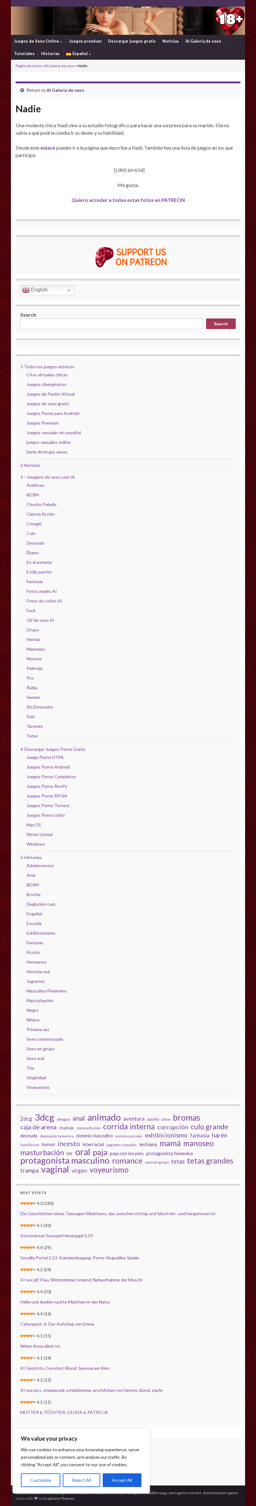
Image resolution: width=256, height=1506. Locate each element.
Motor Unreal (39, 834)
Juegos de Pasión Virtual (51, 394)
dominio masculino (94, 1135)
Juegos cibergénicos (46, 384)
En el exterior (39, 562)
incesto (69, 1143)
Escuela (34, 923)
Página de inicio (28, 65)
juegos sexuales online (49, 442)
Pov (30, 678)
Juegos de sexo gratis (48, 403)
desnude (28, 1135)
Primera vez (38, 1029)
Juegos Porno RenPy (47, 786)
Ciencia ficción (41, 514)
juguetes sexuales (121, 1144)
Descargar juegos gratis (132, 41)
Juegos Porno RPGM (47, 795)
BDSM (33, 494)
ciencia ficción (88, 1128)
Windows (36, 844)
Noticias (170, 41)
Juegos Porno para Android (53, 413)
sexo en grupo (157, 1162)
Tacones (35, 726)
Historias (50, 53)
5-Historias (31, 857)
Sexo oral (35, 1058)
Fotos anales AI (42, 591)
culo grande (209, 1126)
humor (49, 1144)
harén (219, 1135)
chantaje (66, 1128)
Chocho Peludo (42, 504)
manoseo (198, 1143)
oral (82, 1151)
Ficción (33, 952)
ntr (69, 1153)
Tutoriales (24, 53)
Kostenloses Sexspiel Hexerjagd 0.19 (56, 1235)
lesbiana (148, 1144)
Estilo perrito (39, 571)
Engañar (34, 913)
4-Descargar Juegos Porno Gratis (52, 749)
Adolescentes (40, 865)
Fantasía (35, 581)
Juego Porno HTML (45, 757)
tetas (178, 1161)
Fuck (31, 610)
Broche (34, 894)
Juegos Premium (43, 422)
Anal (31, 875)
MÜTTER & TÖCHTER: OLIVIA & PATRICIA (64, 1412)
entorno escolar (129, 1136)
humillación (29, 1145)
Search (28, 315)
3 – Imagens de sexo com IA (47, 477)
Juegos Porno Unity (46, 815)
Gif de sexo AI (40, 620)
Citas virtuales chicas (47, 374)
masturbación (42, 1152)
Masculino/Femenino (47, 990)
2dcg (26, 1118)
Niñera (33, 1019)
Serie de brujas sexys (47, 451)
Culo (31, 533)
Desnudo (35, 543)
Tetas (32, 735)
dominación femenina (57, 1136)
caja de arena (38, 1126)
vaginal (55, 1169)
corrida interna (129, 1126)
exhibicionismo (166, 1135)
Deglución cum (41, 904)
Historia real (38, 971)
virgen (79, 1170)
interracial (93, 1144)
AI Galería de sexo (203, 41)
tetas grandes (210, 1160)
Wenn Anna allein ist (40, 1346)
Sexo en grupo (41, 1048)
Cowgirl (34, 523)
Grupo (33, 629)
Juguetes (36, 981)
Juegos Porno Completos (51, 776)
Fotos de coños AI (44, 600)
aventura (134, 1118)
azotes (153, 1119)
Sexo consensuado (45, 1039)
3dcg (44, 1117)
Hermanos (37, 961)
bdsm (166, 1119)
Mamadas (36, 649)
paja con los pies (127, 1153)
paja (100, 1152)
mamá (170, 1143)
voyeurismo (109, 1169)
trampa (29, 1170)
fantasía (199, 1135)
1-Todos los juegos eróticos (47, 366)
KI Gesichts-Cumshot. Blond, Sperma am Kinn (65, 1368)
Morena (34, 658)
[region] (81, 1461)
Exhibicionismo (41, 933)
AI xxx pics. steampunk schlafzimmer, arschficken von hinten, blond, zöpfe (91, 1390)
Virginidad (36, 1077)
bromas (186, 1117)
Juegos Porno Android (48, 766)
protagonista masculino (65, 1160)
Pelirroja (34, 668)
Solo (31, 716)
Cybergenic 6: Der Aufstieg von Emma (57, 1324)
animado (104, 1117)
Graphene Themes (59, 1498)
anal (78, 1118)
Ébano (33, 552)
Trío (30, 1068)
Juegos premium (85, 41)
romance (127, 1160)
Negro (33, 1010)
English (39, 290)
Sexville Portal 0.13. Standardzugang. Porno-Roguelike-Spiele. (80, 1257)
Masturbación (40, 1000)
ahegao (63, 1119)
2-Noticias (30, 465)
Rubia (32, 687)
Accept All (122, 1480)
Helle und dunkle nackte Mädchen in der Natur (65, 1301)
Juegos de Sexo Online (37, 41)
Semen (33, 697)
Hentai (33, 639)
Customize (40, 1480)
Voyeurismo (38, 1087)
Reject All (81, 1480)
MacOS (34, 824)
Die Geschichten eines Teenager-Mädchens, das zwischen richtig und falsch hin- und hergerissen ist (118, 1213)
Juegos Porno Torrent (48, 805)
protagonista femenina (169, 1153)
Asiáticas (35, 485)
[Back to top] (242, 1492)
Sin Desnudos (40, 706)
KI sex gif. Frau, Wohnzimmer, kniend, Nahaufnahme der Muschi (81, 1279)
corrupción (172, 1126)
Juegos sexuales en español (54, 432)
